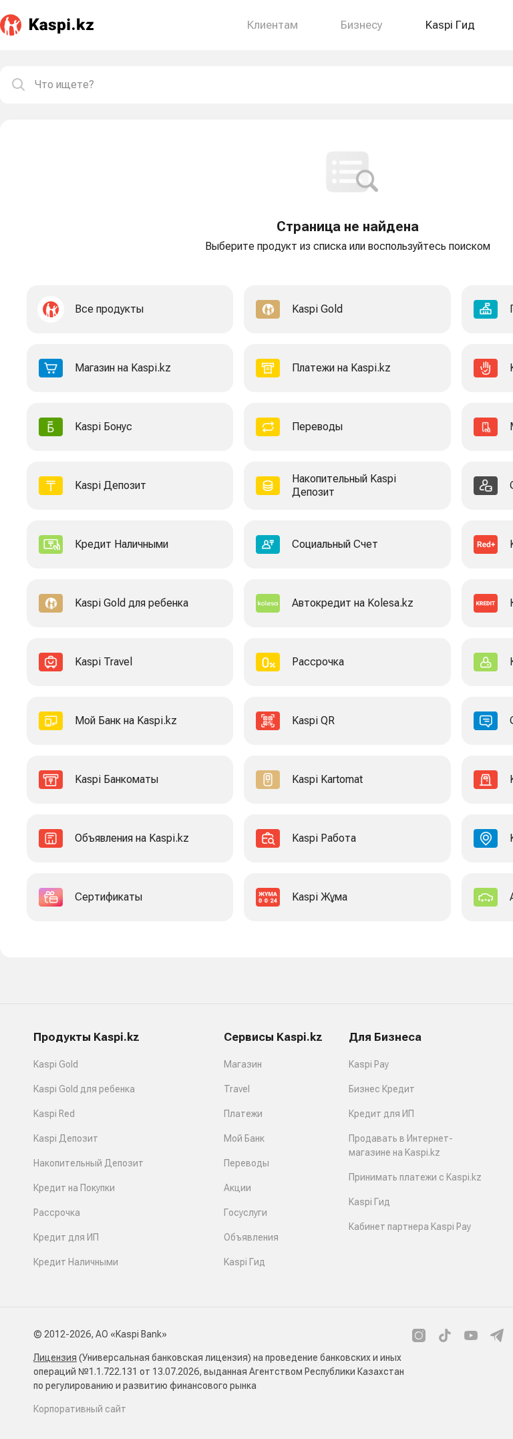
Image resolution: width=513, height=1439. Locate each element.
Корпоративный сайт (79, 1409)
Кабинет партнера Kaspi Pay (410, 1226)
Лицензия (55, 1357)
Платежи (243, 1113)
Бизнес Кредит (382, 1089)
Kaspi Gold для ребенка (84, 1089)
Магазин (243, 1064)
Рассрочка (56, 1212)
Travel (237, 1089)
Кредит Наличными (75, 1262)
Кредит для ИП (66, 1237)
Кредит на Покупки (74, 1187)
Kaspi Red (54, 1113)
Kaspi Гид (244, 1262)
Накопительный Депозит (88, 1163)
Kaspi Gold (55, 1064)
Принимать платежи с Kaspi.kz (415, 1177)
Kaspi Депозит (65, 1138)
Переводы (246, 1163)
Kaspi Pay (369, 1064)
